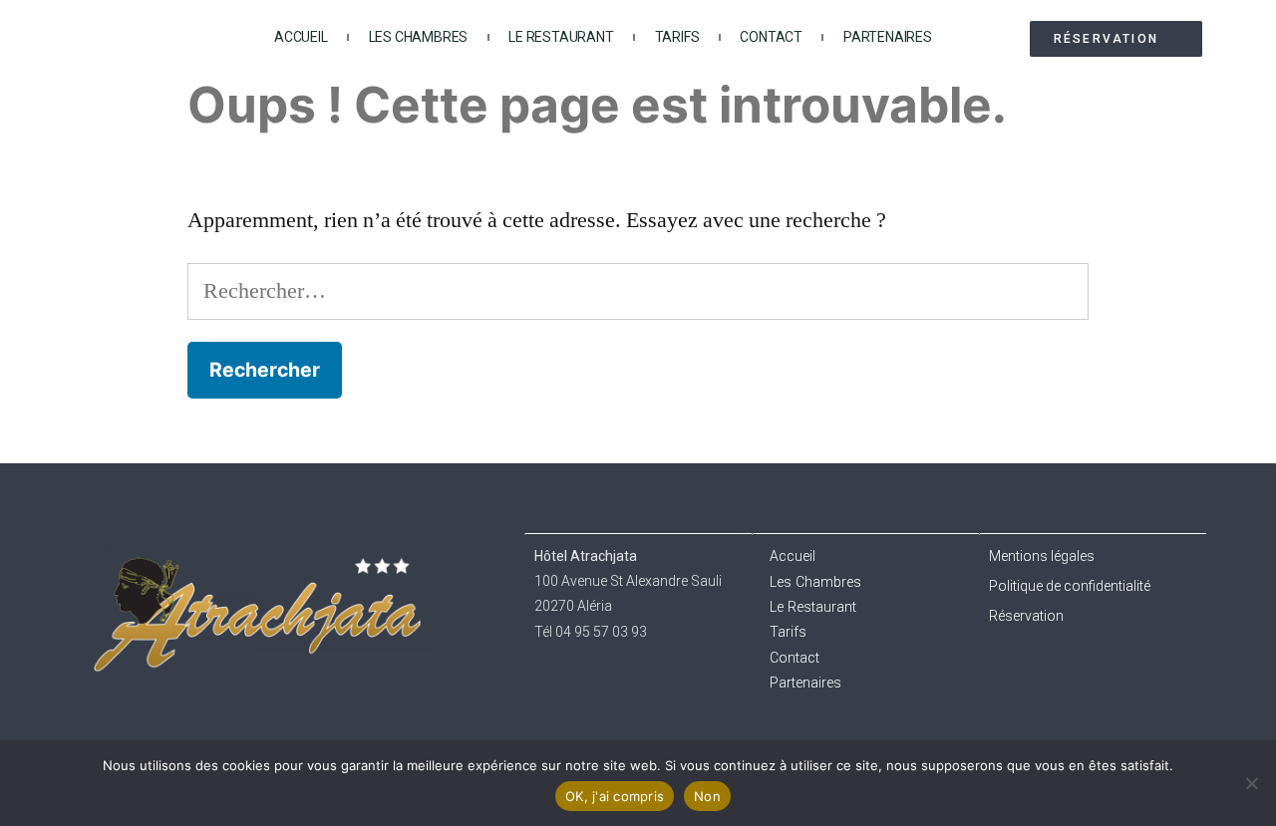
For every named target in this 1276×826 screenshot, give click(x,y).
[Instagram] (1052, 670)
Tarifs (677, 37)
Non (707, 796)
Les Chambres (419, 37)
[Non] (1251, 783)
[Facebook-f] (1010, 670)
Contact (771, 37)
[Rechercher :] (638, 291)
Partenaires (887, 37)
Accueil (301, 37)
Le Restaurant (560, 37)
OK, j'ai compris (614, 796)
